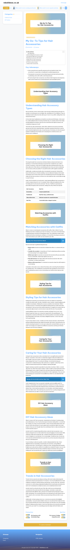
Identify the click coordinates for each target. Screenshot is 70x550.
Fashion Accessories (31, 37)
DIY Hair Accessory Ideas (32, 62)
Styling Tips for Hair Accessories (33, 59)
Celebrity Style (8, 17)
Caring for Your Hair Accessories (33, 60)
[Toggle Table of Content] (63, 52)
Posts (4, 540)
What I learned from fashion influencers (59, 8)
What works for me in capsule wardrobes (36, 8)
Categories (5, 538)
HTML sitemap (39, 538)
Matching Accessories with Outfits (34, 57)
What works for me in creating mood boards (13, 8)
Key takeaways (31, 53)
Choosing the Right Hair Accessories (34, 56)
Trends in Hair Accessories (32, 63)
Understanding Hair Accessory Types (34, 54)
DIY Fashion (7, 20)
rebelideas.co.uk (11, 3)
